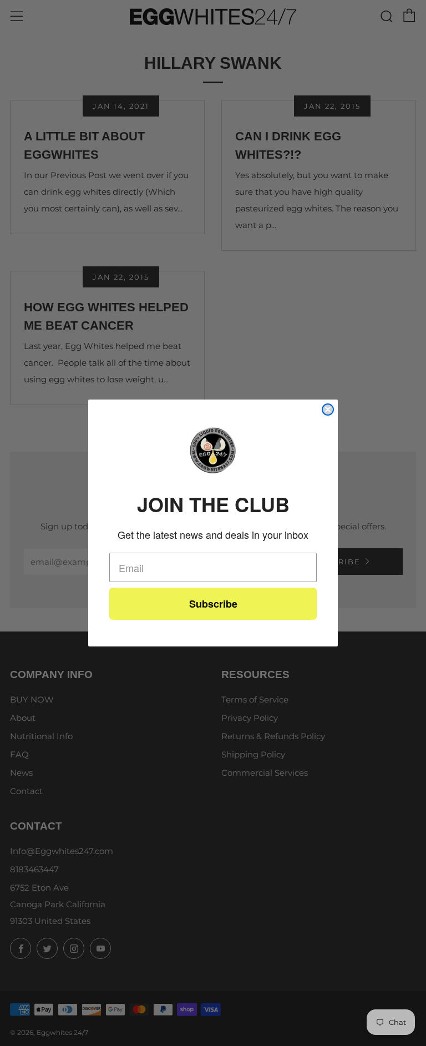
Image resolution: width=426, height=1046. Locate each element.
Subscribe (213, 604)
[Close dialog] (327, 409)
